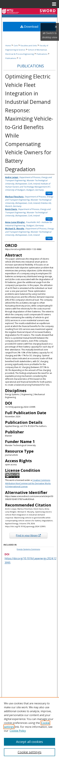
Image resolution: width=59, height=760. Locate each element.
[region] (29, 728)
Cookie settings (29, 752)
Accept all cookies (29, 741)
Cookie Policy (18, 730)
